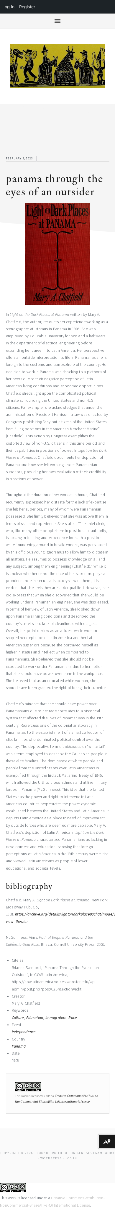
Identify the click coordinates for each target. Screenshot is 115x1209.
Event (16, 1024)
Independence (24, 1031)
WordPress (51, 1158)
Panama (19, 1046)
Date (16, 1053)
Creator (18, 996)
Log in (71, 1158)
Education (34, 1017)
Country (18, 1039)
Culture (18, 1017)
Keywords (20, 1010)
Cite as (18, 960)
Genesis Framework (96, 1153)
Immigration (55, 1017)
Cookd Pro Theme (53, 1153)
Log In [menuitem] (8, 6)
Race (72, 1017)
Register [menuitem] (27, 6)
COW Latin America (57, 66)
